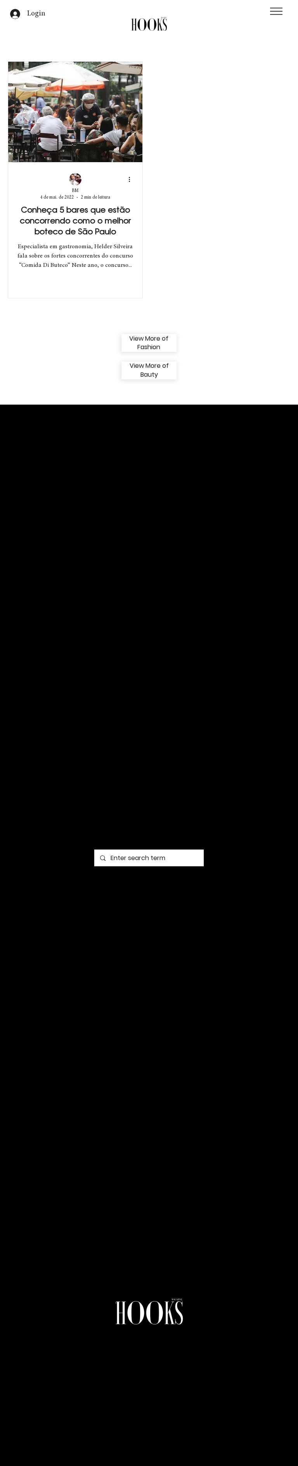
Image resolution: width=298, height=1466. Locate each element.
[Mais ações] (132, 179)
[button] (276, 11)
